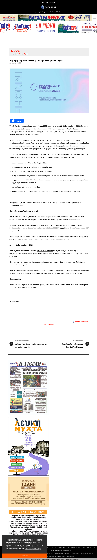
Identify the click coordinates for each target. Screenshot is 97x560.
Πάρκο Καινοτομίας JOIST (42, 129)
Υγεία (26, 54)
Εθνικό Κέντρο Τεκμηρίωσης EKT (76, 228)
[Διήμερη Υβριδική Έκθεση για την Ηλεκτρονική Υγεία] (49, 90)
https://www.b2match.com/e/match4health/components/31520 (47, 239)
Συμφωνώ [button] (25, 556)
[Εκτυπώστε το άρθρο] (73, 322)
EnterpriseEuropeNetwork (46, 217)
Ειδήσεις (16, 51)
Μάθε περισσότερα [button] (33, 549)
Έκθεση (19, 54)
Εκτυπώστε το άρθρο (82, 322)
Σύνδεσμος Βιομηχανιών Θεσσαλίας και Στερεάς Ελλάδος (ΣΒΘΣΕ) (34, 228)
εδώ (21, 205)
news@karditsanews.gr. (63, 550)
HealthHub (50, 132)
